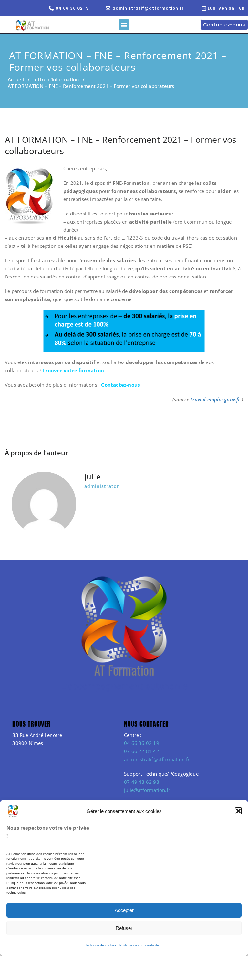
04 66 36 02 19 (141, 743)
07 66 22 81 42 (141, 751)
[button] (238, 811)
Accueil (16, 79)
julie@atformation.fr (147, 790)
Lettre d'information (55, 79)
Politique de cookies (101, 945)
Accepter (124, 910)
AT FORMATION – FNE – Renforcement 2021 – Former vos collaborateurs (120, 145)
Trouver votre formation (73, 370)
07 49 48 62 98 (141, 782)
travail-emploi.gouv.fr (215, 399)
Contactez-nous (120, 385)
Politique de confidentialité (139, 945)
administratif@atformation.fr (157, 759)
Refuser (124, 928)
